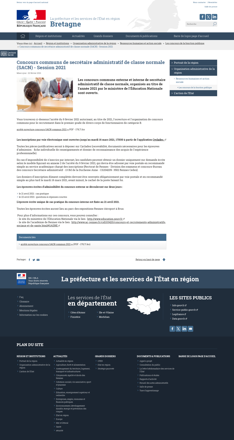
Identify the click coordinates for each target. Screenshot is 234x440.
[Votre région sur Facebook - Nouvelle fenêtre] (202, 17)
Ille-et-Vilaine (106, 312)
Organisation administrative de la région (94, 43)
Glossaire (24, 301)
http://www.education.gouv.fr (105, 218)
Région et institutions (57, 43)
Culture (59, 388)
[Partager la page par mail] (38, 259)
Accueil (38, 43)
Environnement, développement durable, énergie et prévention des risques (71, 408)
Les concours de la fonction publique (184, 43)
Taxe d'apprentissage (149, 390)
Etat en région (62, 415)
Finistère (75, 316)
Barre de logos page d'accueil (191, 36)
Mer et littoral (62, 423)
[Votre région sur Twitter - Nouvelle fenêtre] (208, 17)
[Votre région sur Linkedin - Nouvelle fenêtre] (214, 17)
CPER (100, 361)
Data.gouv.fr (178, 318)
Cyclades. (159, 139)
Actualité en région (64, 361)
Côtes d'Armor (78, 312)
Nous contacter (199, 2)
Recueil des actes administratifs (154, 383)
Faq (21, 297)
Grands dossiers (103, 36)
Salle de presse (211, 6)
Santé (58, 426)
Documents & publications (141, 36)
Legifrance (178, 314)
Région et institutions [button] (48, 36)
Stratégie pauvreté (106, 368)
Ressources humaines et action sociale (141, 43)
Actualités (78, 36)
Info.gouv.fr (178, 305)
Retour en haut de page (148, 259)
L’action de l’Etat (184, 93)
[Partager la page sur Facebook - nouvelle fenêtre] (29, 259)
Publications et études (149, 375)
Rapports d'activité (148, 379)
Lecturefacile (12, 53)
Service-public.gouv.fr (184, 309)
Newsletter (212, 2)
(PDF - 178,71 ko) (55, 244)
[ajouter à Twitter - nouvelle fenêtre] (33, 259)
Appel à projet (146, 361)
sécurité (59, 430)
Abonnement (26, 305)
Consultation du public (150, 364)
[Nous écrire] (190, 329)
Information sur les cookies (33, 314)
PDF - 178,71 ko (51, 129)
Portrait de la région (186, 62)
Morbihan (104, 316)
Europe (59, 419)
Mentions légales (28, 310)
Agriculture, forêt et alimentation (70, 364)
